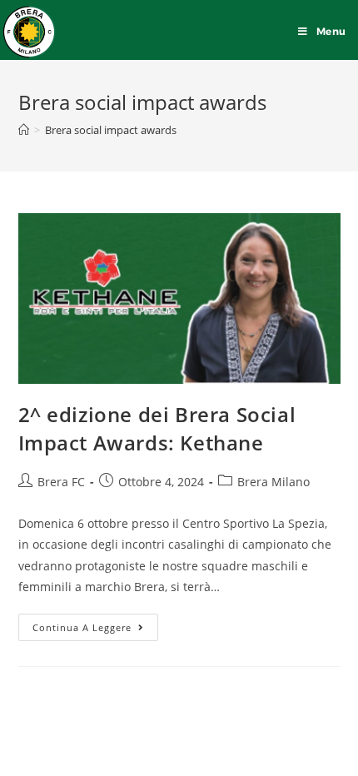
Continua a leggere (95, 624)
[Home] (23, 129)
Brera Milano (273, 482)
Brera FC (61, 482)
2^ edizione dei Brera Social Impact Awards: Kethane (157, 428)
